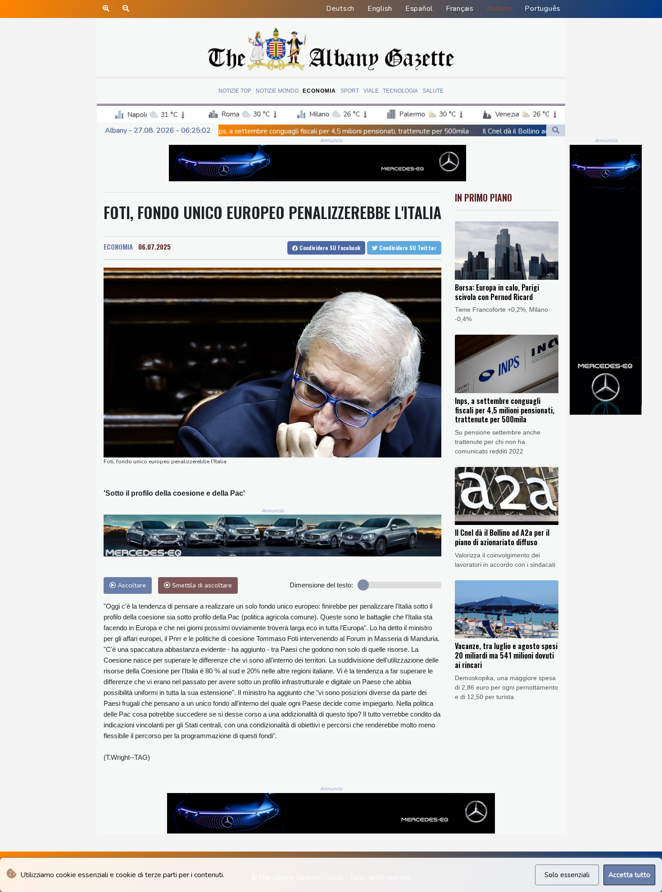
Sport (349, 91)
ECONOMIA (118, 246)
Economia (319, 91)
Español (419, 8)
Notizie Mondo (277, 91)
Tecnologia (400, 91)
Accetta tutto (629, 874)
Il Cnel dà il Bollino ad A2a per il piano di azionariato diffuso (506, 131)
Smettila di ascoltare (201, 585)
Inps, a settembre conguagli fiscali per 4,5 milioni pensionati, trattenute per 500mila (274, 131)
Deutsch (340, 8)
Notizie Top (234, 91)
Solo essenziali (566, 874)
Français (460, 8)
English (379, 8)
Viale (371, 91)
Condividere (329, 247)
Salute (433, 91)
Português (543, 8)
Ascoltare (131, 585)
